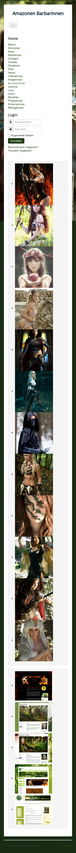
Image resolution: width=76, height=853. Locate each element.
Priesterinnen (15, 100)
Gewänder (13, 86)
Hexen (11, 72)
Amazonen (14, 48)
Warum (12, 44)
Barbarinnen (14, 55)
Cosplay (12, 62)
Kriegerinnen (15, 79)
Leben (11, 90)
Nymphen (13, 97)
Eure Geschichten (16, 83)
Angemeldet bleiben (22, 135)
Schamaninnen (16, 104)
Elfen (11, 69)
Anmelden (16, 141)
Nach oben (66, 845)
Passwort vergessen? (20, 150)
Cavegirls (13, 58)
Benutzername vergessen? (23, 147)
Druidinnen (14, 65)
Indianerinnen (15, 76)
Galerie (11, 93)
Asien (11, 51)
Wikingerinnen (16, 107)
